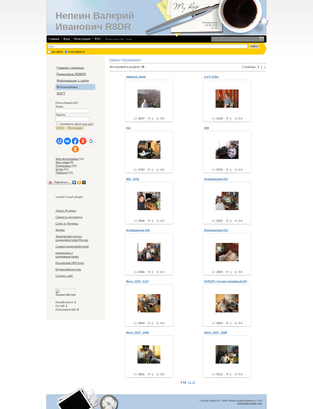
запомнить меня (70, 124)
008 (206, 128)
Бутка (59, 169)
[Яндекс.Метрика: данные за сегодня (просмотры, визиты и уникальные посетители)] (65, 292)
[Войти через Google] (91, 141)
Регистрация (82, 39)
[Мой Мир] (84, 182)
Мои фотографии (67, 159)
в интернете (77, 51)
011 (128, 128)
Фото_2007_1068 (215, 332)
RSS (97, 39)
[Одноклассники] (79, 182)
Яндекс (60, 230)
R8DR (151, 102)
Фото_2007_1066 (137, 332)
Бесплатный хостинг (247, 403)
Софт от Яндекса (66, 223)
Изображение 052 (216, 230)
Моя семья (63, 162)
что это (87, 124)
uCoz (259, 403)
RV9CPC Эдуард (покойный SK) (225, 281)
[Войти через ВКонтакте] (67, 141)
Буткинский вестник (68, 269)
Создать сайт (64, 276)
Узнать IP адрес (65, 210)
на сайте (57, 51)
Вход (66, 39)
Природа (61, 172)
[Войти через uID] (59, 141)
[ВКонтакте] (74, 182)
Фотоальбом (131, 59)
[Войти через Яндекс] (83, 141)
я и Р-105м (211, 76)
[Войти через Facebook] (75, 141)
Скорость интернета (68, 217)
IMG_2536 (132, 179)
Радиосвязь (63, 165)
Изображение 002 (138, 230)
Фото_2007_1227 (137, 281)
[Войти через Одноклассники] (75, 149)
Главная (54, 39)
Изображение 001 (216, 179)
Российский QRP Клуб (69, 263)
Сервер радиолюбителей (72, 246)
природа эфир (136, 76)
